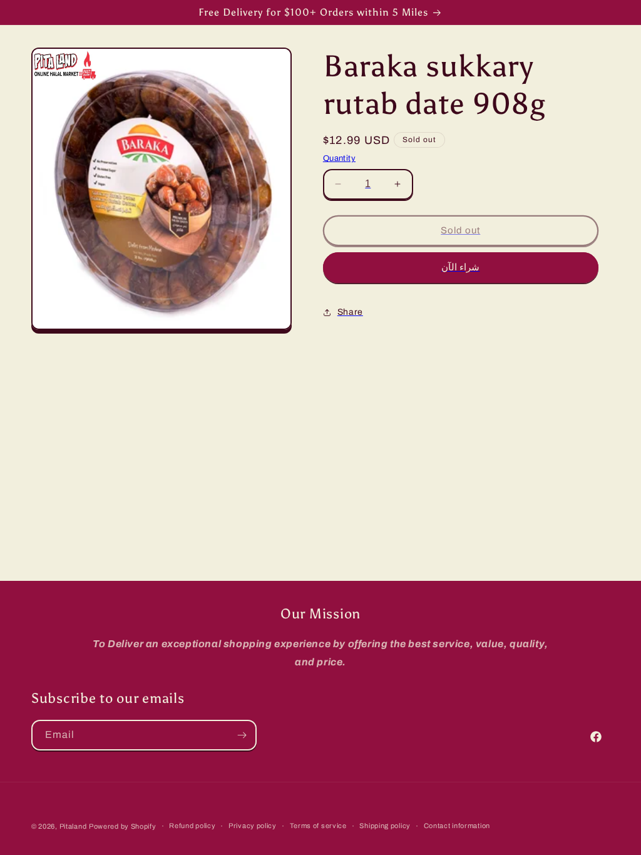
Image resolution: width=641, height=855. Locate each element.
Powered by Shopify (122, 826)
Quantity (339, 158)
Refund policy (192, 825)
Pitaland (73, 826)
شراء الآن (460, 267)
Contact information (457, 825)
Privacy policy (252, 825)
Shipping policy (385, 825)
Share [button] (350, 312)
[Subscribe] (241, 735)
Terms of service (318, 825)
